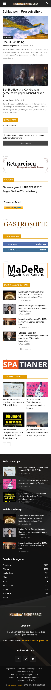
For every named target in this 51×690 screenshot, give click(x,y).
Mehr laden (24, 349)
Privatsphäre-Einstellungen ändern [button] (24, 674)
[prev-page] (4, 444)
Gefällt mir (41, 244)
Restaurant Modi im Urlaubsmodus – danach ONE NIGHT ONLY (13, 402)
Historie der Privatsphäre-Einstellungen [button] (24, 677)
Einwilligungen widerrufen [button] (25, 680)
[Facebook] (18, 659)
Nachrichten (31, 426)
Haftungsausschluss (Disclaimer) (30, 669)
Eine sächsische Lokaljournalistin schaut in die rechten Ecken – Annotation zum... (32, 496)
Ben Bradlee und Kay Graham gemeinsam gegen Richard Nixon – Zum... (25, 93)
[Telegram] (33, 659)
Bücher (29, 396)
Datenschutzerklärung (24, 672)
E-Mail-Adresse (9, 125)
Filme (5, 85)
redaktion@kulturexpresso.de (35, 640)
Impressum (10, 669)
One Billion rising (13, 42)
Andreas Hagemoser (11, 46)
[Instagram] (25, 658)
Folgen (43, 250)
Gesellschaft (8, 37)
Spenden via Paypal (12, 202)
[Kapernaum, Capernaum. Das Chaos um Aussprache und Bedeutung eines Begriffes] (9, 295)
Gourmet (7, 396)
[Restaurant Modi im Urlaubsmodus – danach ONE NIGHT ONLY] (13, 389)
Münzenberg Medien (16, 685)
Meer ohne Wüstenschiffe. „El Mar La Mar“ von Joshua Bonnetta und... (33, 322)
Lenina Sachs (8, 100)
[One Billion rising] (25, 27)
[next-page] (8, 444)
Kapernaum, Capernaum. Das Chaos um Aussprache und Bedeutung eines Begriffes (31, 294)
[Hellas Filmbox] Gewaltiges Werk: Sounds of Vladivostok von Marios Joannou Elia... (32, 308)
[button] (4, 3)
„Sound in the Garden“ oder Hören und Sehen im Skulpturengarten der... (37, 432)
